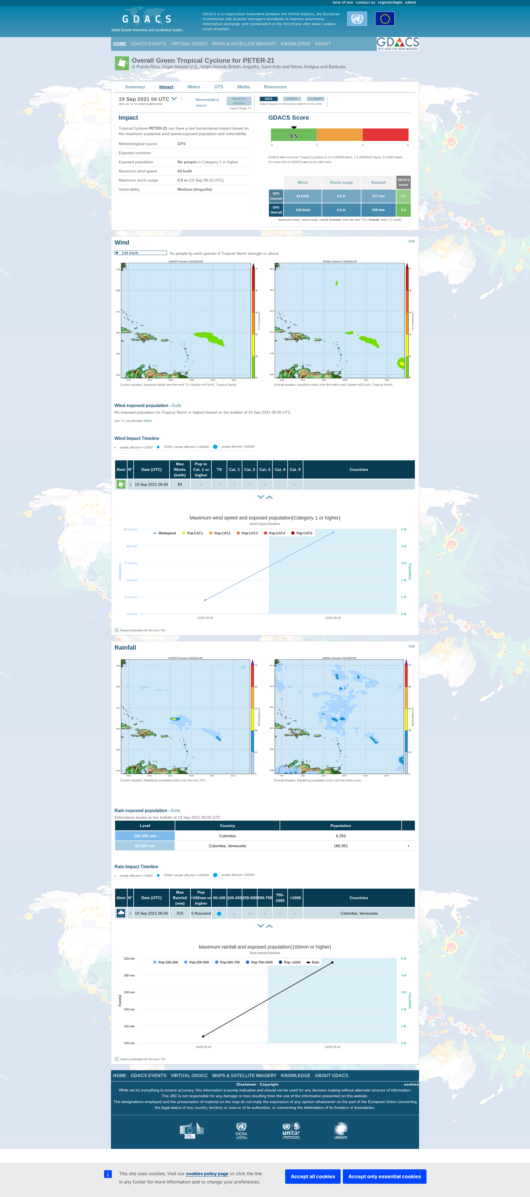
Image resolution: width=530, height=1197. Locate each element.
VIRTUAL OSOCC (189, 43)
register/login (390, 2)
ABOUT (323, 43)
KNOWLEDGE (296, 43)
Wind (303, 182)
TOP (411, 241)
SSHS (148, 420)
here (328, 162)
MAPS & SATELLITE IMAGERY (244, 43)
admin (410, 2)
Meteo (193, 87)
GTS (218, 87)
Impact (166, 87)
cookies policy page (207, 1173)
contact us (365, 2)
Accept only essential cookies (384, 1176)
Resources (275, 87)
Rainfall (378, 182)
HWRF (292, 99)
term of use (343, 2)
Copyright (269, 1084)
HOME (119, 43)
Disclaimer (246, 1084)
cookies (411, 1084)
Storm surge (341, 182)
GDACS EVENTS (148, 43)
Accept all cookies (313, 1176)
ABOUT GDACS (331, 1075)
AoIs (176, 405)
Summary (135, 87)
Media (243, 87)
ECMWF (316, 99)
